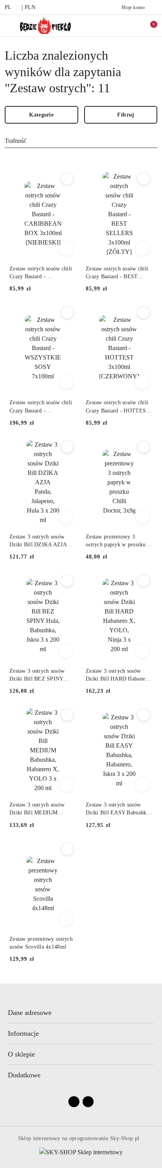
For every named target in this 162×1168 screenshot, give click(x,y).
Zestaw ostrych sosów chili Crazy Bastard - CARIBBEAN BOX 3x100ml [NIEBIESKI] (40, 273)
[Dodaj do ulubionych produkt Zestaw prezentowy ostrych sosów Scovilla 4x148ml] (67, 849)
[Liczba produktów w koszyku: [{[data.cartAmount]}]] (148, 25)
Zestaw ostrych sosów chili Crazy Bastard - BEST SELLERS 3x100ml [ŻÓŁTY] (117, 273)
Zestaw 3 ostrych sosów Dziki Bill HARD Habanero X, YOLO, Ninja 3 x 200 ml (119, 675)
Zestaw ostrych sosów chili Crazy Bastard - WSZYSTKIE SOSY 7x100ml (40, 407)
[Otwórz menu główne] (9, 25)
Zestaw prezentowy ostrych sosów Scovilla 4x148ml (41, 943)
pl (8, 7)
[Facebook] (73, 1101)
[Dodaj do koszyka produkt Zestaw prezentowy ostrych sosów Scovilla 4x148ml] (66, 919)
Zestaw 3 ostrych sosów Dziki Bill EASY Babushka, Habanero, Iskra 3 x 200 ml (118, 809)
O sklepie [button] (21, 1054)
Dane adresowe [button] (30, 1013)
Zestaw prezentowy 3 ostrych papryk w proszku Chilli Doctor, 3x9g (116, 541)
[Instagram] (88, 1101)
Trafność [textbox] (15, 140)
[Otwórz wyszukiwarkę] (115, 25)
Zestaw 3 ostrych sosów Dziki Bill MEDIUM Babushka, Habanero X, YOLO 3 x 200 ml (36, 809)
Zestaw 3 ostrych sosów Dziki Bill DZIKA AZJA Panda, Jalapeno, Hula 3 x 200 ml (39, 541)
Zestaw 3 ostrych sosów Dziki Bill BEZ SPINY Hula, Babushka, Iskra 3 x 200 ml (39, 675)
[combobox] (81, 141)
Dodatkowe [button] (24, 1075)
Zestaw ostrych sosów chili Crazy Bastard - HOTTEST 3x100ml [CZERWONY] (117, 407)
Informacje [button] (23, 1033)
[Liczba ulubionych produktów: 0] (131, 25)
